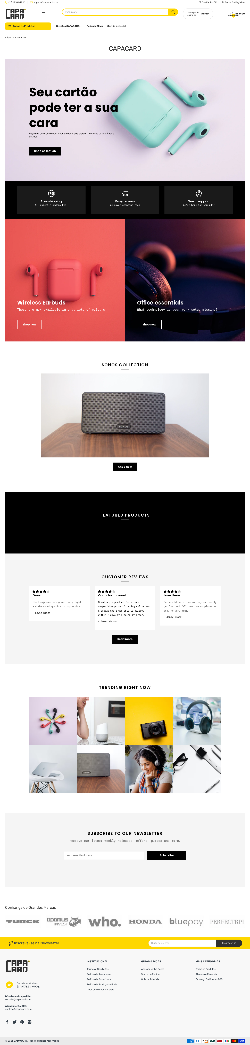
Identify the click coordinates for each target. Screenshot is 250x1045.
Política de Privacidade (99, 979)
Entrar (228, 2)
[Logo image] (23, 921)
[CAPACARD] (15, 14)
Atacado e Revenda (206, 974)
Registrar (240, 2)
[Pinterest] (22, 1022)
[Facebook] (7, 1022)
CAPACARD (20, 1040)
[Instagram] (30, 1022)
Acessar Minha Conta (152, 969)
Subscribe (167, 855)
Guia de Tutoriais (150, 979)
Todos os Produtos (205, 969)
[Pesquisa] (173, 12)
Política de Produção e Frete (102, 984)
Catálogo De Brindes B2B (209, 979)
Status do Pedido (150, 974)
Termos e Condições (98, 969)
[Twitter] (15, 1022)
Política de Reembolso (99, 974)
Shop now (29, 324)
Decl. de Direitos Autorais (100, 989)
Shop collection (45, 151)
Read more (125, 639)
